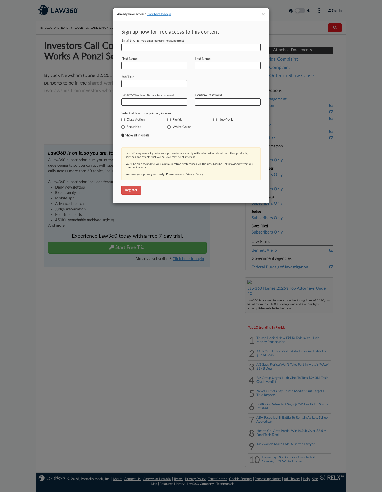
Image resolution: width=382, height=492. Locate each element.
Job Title (127, 77)
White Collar (182, 127)
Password (147, 95)
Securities (134, 127)
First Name (129, 59)
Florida (177, 119)
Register (131, 190)
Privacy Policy (194, 174)
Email (152, 40)
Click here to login (159, 14)
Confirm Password (208, 95)
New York (226, 119)
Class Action (136, 119)
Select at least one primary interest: (147, 113)
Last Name (203, 59)
